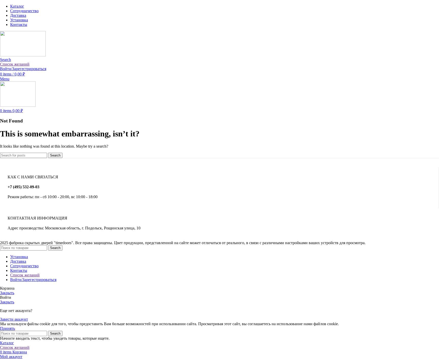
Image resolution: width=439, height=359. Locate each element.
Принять (7, 328)
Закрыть (7, 293)
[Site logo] (23, 55)
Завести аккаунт (14, 319)
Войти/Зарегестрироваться (33, 279)
